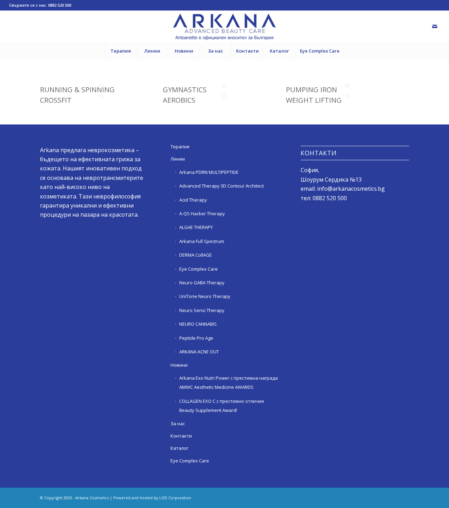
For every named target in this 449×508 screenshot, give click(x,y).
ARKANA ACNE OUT (199, 351)
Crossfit (56, 100)
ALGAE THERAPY (196, 227)
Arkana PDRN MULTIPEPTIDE (209, 172)
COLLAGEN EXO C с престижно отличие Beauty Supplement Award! (221, 405)
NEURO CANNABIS (198, 324)
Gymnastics (185, 89)
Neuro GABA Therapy (201, 282)
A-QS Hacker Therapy (202, 213)
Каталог (179, 448)
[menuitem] (120, 51)
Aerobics (179, 100)
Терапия (179, 146)
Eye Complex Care (198, 269)
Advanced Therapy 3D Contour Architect (221, 186)
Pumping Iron (311, 89)
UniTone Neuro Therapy (204, 296)
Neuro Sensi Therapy (201, 310)
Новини (179, 365)
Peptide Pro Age (196, 338)
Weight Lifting (314, 100)
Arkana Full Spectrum (201, 241)
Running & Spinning (77, 89)
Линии (177, 159)
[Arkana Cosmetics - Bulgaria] (224, 26)
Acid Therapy (193, 200)
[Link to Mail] (434, 26)
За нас (177, 423)
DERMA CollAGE (195, 255)
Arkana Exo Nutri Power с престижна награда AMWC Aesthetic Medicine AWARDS (228, 382)
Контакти (181, 436)
